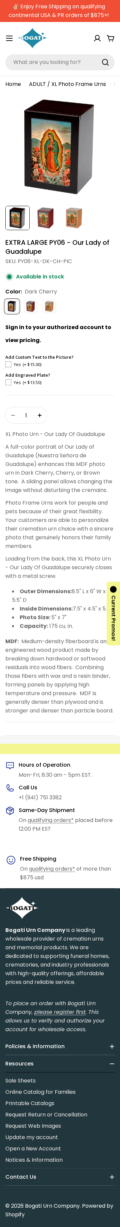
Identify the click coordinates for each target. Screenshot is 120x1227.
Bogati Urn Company (52, 1206)
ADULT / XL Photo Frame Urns (67, 84)
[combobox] (60, 62)
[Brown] (49, 306)
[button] (113, 613)
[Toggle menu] (9, 38)
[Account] (97, 38)
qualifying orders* (51, 820)
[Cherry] (30, 306)
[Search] (105, 62)
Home (13, 84)
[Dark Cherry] (12, 306)
